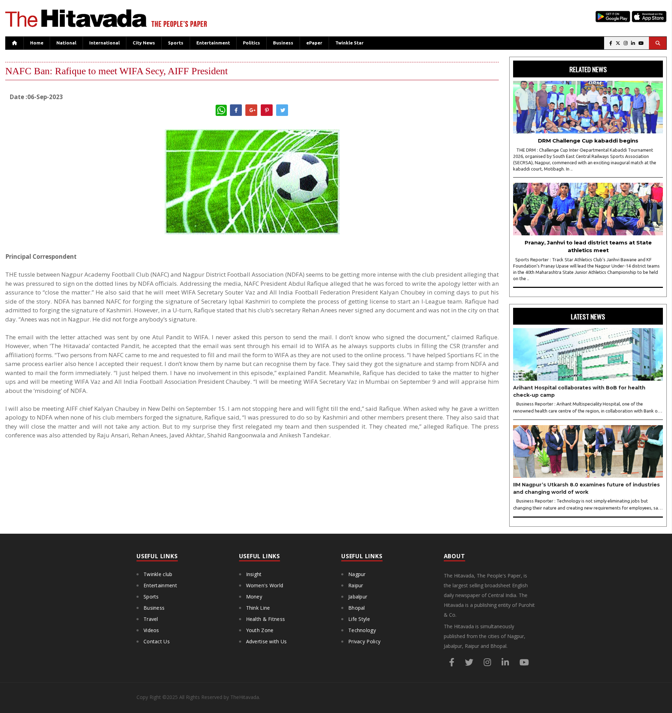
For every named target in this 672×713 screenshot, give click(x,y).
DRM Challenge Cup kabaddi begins (588, 140)
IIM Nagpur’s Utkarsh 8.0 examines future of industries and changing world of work (586, 488)
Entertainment (213, 42)
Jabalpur (357, 596)
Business (283, 42)
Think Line (258, 607)
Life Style (359, 619)
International (104, 42)
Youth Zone (260, 630)
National (66, 42)
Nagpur (357, 574)
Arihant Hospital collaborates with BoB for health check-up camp (579, 391)
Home (36, 42)
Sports (175, 42)
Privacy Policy (364, 641)
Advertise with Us (266, 641)
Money (254, 596)
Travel (151, 619)
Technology (362, 630)
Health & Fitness (265, 619)
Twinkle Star (349, 42)
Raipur (355, 585)
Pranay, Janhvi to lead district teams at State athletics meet (588, 246)
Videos (151, 630)
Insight (254, 574)
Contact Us (157, 641)
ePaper (314, 42)
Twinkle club (158, 574)
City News (144, 42)
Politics (251, 42)
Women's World (265, 585)
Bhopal (356, 607)
